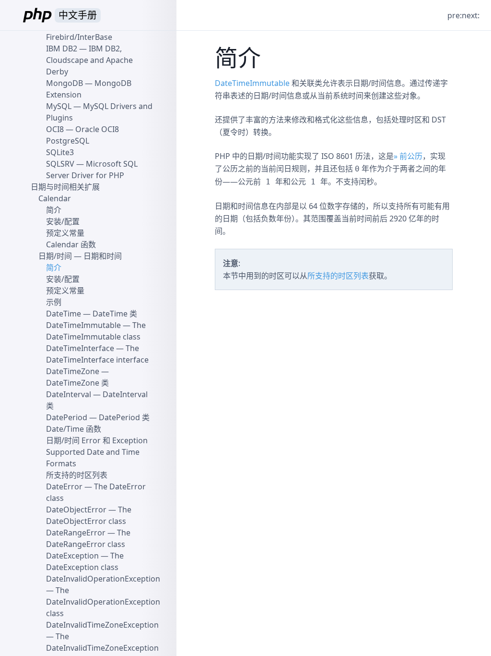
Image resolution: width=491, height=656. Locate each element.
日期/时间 (55, 256)
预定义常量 (65, 233)
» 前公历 (408, 156)
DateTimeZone (72, 371)
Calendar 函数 (71, 244)
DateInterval (68, 394)
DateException (72, 555)
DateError (64, 486)
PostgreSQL (67, 140)
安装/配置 (63, 221)
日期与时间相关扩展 (65, 187)
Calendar (54, 198)
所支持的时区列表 (338, 275)
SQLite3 (60, 152)
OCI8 (55, 129)
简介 (53, 210)
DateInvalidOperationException (103, 578)
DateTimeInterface (80, 348)
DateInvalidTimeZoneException (102, 625)
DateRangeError (75, 532)
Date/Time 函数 (73, 429)
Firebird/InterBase (79, 37)
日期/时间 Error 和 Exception (97, 440)
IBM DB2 (61, 48)
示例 (53, 302)
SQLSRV (60, 163)
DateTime (63, 313)
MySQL (58, 106)
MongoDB (64, 83)
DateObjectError (76, 509)
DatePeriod (66, 417)
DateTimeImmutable (252, 83)
